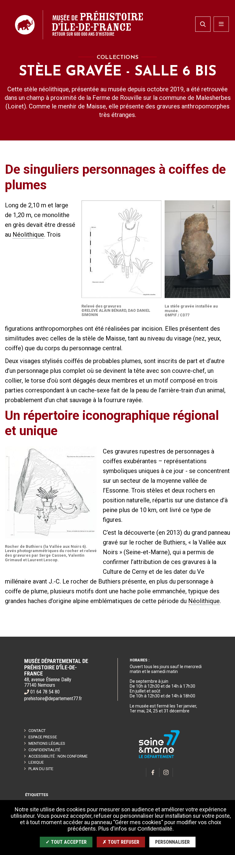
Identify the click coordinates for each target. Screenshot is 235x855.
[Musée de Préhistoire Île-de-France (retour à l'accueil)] (79, 24)
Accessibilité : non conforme (58, 756)
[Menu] (221, 24)
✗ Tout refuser (121, 842)
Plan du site (40, 768)
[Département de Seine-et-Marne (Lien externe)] (159, 757)
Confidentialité (44, 750)
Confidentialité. (155, 829)
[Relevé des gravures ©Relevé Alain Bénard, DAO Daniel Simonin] (121, 249)
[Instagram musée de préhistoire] (166, 772)
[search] (203, 24)
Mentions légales (46, 743)
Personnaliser (172, 842)
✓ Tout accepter (66, 842)
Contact (37, 730)
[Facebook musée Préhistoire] (152, 772)
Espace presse (42, 737)
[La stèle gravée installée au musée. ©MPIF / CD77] (197, 249)
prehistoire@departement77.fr (53, 698)
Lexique (36, 762)
